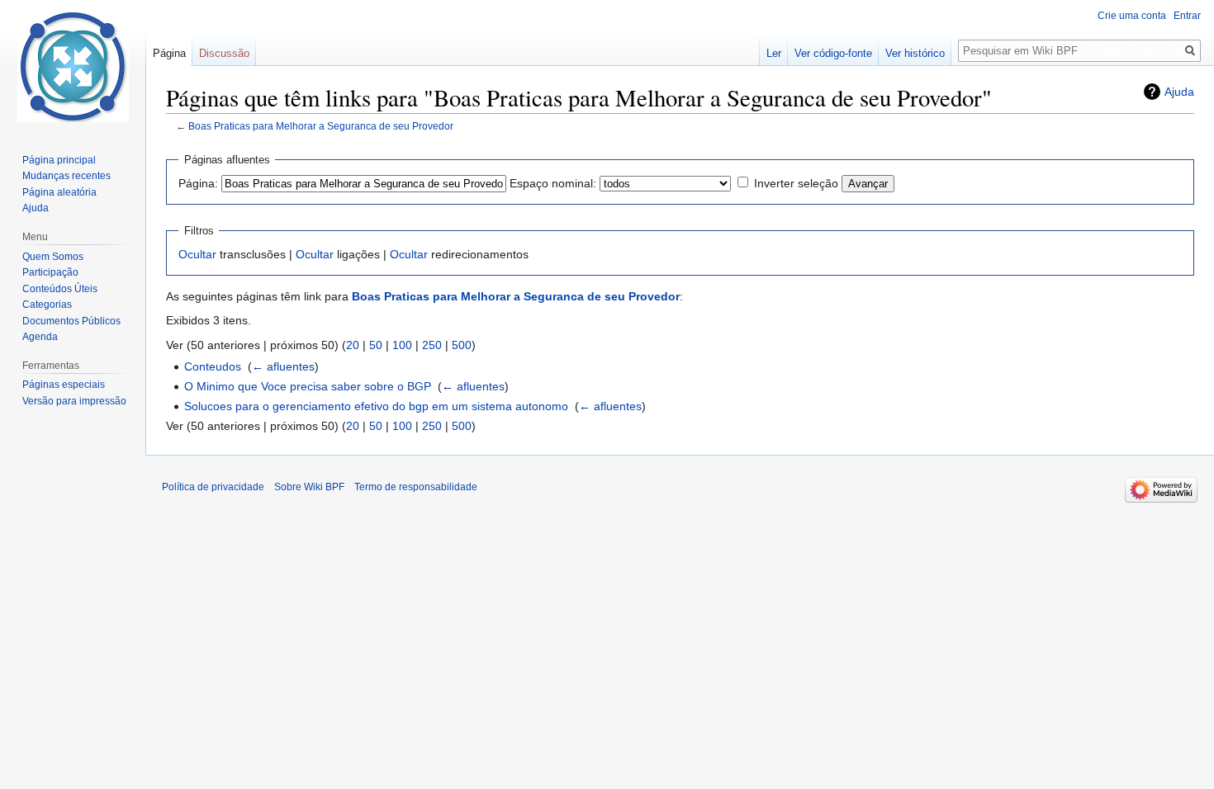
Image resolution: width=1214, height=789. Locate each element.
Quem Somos (52, 256)
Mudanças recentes (66, 176)
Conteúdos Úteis (59, 289)
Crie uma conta (1132, 15)
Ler (773, 53)
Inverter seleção (796, 183)
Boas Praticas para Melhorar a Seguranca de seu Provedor (320, 125)
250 (432, 345)
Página (169, 53)
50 (375, 345)
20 (352, 345)
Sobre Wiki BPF (309, 487)
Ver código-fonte (833, 53)
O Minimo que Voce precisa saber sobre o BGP (307, 386)
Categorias (47, 304)
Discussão (224, 53)
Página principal (59, 160)
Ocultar (197, 254)
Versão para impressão (74, 401)
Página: (198, 183)
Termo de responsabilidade (415, 487)
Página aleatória (59, 192)
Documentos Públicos (71, 321)
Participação (50, 272)
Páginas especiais (63, 384)
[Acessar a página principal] (73, 66)
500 (462, 345)
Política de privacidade (213, 487)
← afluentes (283, 366)
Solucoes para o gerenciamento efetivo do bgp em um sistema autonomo (376, 406)
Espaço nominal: (553, 183)
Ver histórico (915, 53)
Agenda (40, 337)
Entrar (1187, 15)
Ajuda (1179, 91)
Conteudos (212, 366)
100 (402, 345)
